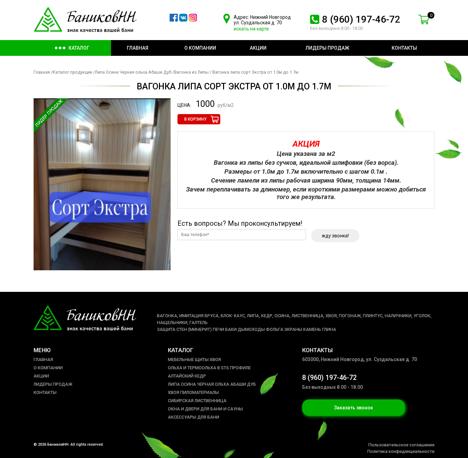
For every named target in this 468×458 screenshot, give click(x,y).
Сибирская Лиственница (197, 400)
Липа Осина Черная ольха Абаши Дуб (133, 72)
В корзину (195, 119)
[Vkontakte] (183, 20)
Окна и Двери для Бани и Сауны (205, 408)
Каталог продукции (72, 72)
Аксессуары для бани (193, 417)
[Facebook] (173, 20)
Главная (42, 72)
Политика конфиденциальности (400, 451)
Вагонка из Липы (192, 72)
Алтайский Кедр (187, 376)
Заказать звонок (353, 407)
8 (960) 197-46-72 (361, 19)
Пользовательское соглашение (401, 444)
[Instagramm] (193, 20)
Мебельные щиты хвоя (194, 359)
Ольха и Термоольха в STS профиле (209, 367)
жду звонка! (335, 235)
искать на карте (251, 29)
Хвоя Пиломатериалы (193, 392)
